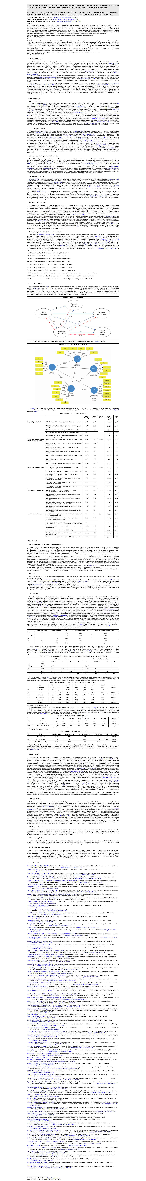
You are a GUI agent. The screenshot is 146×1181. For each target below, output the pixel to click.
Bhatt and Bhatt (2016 (102, 84)
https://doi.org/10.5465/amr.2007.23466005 (64, 1124)
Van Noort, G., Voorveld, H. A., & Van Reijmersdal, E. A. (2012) (44, 1138)
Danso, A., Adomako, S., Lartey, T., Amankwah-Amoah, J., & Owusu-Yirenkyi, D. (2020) (51, 933)
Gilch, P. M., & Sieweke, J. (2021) (36, 960)
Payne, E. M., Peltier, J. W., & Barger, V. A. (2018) (40, 1091)
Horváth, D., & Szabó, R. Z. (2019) (36, 986)
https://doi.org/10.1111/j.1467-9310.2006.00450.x (46, 1096)
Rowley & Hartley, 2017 (89, 134)
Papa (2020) (86, 783)
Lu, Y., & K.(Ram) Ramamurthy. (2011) (37, 1042)
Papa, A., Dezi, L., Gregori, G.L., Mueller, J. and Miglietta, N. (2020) (45, 1082)
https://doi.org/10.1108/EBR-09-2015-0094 (61, 973)
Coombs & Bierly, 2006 (97, 118)
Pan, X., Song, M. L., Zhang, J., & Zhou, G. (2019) (41, 1078)
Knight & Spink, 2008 (103, 145)
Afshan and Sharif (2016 (90, 163)
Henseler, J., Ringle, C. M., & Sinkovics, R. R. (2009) (41, 979)
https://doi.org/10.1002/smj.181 (51, 1029)
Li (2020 (114, 782)
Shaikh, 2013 (89, 71)
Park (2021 (77, 762)
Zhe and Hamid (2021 (40, 105)
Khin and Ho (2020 (48, 579)
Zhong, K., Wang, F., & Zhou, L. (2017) (38, 1166)
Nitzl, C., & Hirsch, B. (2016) (35, 1070)
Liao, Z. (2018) (31, 1038)
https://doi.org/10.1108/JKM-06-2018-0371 (68, 1079)
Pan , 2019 (42, 220)
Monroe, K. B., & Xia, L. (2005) (36, 1057)
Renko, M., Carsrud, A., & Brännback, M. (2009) (40, 1102)
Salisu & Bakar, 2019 (92, 123)
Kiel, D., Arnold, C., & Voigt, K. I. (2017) (38, 1005)
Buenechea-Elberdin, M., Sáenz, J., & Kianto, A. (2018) (42, 890)
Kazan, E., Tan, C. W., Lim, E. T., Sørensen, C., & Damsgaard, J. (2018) (46, 997)
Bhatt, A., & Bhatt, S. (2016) (34, 884)
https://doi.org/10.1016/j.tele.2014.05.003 (41, 1120)
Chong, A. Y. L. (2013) (33, 920)
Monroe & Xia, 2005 (56, 137)
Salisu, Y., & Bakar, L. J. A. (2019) (36, 1113)
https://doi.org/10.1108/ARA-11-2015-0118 (59, 1167)
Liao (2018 (108, 579)
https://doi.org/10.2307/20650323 (39, 907)
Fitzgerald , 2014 (80, 106)
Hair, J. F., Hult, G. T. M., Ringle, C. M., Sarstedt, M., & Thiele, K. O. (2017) (48, 975)
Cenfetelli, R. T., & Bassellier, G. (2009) (38, 905)
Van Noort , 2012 (81, 138)
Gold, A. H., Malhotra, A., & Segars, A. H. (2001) (40, 964)
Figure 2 (97, 341)
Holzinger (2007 (107, 759)
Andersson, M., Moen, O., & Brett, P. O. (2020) (40, 877)
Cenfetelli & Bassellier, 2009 (59, 615)
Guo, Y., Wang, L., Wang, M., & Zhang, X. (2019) (40, 968)
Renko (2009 (91, 768)
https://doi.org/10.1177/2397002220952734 (59, 962)
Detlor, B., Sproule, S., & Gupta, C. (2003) (38, 944)
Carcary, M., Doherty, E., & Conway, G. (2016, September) (43, 898)
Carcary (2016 (99, 236)
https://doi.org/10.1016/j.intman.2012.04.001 (61, 1051)
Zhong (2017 (102, 196)
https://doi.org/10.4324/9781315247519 (105, 1111)
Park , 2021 (91, 196)
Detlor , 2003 (105, 137)
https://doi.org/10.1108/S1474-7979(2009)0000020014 (62, 980)
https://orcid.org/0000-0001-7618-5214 (66, 17)
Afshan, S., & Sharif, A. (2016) (35, 869)
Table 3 (37, 649)
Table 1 (36, 411)
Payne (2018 (37, 584)
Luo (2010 (52, 77)
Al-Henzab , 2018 (102, 121)
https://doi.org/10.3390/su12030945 (97, 1032)
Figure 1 (48, 286)
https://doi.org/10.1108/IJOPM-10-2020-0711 (99, 1132)
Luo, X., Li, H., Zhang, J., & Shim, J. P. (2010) (39, 1046)
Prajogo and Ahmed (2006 (52, 583)
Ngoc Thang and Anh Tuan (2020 (93, 244)
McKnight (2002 (112, 168)
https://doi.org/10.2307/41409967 (57, 1044)
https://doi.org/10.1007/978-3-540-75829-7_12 (42, 1018)
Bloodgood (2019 (110, 241)
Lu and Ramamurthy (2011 (76, 771)
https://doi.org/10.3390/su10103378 (57, 910)
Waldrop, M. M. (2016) (33, 1145)
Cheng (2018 (57, 182)
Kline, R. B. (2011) (32, 1014)
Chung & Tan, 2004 (86, 140)
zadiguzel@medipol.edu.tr (53, 1178)
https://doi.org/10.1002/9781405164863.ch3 (41, 1160)
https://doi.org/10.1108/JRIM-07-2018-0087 (101, 1092)
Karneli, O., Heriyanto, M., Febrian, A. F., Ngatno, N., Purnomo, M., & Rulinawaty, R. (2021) (52, 994)
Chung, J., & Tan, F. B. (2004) (35, 924)
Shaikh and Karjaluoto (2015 (88, 78)
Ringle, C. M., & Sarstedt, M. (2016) (37, 1107)
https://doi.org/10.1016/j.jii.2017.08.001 (54, 914)
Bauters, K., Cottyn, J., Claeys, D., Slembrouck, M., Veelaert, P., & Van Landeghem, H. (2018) (52, 880)
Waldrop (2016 (41, 191)
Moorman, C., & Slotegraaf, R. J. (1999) (38, 1059)
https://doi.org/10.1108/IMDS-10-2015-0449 (55, 1109)
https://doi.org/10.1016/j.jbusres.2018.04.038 (58, 1153)
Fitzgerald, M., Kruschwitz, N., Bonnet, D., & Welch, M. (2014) (44, 954)
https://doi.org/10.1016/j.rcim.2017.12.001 (91, 882)
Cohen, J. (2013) (31, 927)
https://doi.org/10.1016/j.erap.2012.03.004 (41, 948)
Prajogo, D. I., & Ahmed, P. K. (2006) (37, 1094)
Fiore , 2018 (40, 132)
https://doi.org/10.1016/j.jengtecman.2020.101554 (88, 878)
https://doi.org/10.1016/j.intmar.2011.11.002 (84, 1139)
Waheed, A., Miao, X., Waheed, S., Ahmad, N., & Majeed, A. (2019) (45, 1141)
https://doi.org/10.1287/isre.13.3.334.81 (52, 1055)
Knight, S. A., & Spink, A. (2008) (36, 1016)
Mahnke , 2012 (108, 148)
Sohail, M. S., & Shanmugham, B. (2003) (38, 1126)
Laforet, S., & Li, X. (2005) (34, 1020)
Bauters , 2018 (78, 112)
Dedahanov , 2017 (78, 214)
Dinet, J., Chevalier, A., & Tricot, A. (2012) (38, 947)
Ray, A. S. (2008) (31, 1098)
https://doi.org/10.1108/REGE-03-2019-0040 (42, 1115)
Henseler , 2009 (44, 651)
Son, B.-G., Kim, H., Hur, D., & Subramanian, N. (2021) (42, 1130)
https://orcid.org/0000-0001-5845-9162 (65, 19)
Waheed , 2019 (110, 216)
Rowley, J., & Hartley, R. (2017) (35, 1111)
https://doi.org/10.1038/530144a (77, 1145)
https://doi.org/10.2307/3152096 (66, 1061)
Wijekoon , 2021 (39, 213)
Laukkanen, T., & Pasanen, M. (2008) (37, 1024)
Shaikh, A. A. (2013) (32, 1117)
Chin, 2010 (82, 624)
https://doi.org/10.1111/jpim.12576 (70, 1149)
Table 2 (109, 625)
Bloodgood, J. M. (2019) (33, 886)
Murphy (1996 (94, 186)
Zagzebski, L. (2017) (32, 1158)
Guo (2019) (62, 785)
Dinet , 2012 (67, 135)
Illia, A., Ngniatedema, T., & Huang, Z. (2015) (39, 990)
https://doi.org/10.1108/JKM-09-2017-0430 (46, 888)
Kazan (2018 (49, 84)
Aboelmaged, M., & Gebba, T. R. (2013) (38, 865)
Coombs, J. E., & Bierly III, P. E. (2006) (37, 930)
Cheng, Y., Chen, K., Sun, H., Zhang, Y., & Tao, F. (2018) (42, 912)
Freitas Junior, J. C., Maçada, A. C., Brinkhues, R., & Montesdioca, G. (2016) (48, 956)
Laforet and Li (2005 (48, 168)
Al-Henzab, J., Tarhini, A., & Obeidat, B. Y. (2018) (40, 873)
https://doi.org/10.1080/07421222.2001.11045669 (51, 965)
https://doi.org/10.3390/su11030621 (91, 1143)
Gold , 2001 (86, 651)
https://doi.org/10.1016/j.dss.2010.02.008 (82, 1047)
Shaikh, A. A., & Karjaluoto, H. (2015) (37, 1119)
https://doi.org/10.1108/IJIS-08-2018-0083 (63, 1003)
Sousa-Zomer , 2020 (108, 777)
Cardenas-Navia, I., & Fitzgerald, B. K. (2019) (39, 901)
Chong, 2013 (50, 162)
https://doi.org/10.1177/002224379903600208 (45, 1061)
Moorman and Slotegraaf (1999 (45, 234)
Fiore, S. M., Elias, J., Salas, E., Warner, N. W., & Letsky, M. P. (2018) (46, 950)
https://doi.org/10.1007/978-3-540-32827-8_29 (42, 918)
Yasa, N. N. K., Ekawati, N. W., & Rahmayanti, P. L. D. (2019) (44, 1155)
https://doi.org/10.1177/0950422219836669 (44, 903)
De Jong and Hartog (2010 (50, 806)
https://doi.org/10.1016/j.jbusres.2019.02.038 (76, 935)
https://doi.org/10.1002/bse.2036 (38, 1040)
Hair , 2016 (35, 749)
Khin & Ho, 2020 (80, 768)
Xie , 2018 (97, 146)
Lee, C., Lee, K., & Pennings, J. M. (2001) (38, 1027)
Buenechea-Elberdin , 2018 (107, 248)
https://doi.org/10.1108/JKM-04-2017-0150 (85, 892)
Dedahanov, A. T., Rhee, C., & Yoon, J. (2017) (39, 941)
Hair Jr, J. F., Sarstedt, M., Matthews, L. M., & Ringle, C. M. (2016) (45, 971)
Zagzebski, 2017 (78, 131)
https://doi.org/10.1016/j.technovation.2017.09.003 (66, 1006)
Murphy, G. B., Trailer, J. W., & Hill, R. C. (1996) (40, 1063)
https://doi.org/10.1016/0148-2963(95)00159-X (42, 1065)
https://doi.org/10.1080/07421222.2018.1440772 (73, 999)
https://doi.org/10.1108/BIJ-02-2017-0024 (84, 874)
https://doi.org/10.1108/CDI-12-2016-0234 (41, 942)
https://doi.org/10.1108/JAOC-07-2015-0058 (42, 1072)
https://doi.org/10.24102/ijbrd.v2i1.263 (71, 867)
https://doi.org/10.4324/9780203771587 (88, 927)
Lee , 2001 (109, 108)
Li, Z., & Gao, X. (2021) (33, 1035)
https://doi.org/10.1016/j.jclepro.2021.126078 (51, 1076)
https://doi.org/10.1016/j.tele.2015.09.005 (41, 871)
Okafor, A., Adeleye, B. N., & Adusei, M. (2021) (40, 1074)
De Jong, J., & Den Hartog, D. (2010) (37, 937)
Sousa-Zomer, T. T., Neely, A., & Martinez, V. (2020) (41, 1134)
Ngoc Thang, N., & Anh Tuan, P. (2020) (38, 1067)
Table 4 (48, 677)
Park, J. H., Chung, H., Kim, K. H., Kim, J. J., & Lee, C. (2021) (44, 1087)
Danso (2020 (82, 581)
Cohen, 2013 (105, 612)
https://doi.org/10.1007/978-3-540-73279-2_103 (85, 984)
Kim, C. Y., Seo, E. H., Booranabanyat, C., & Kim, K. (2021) (43, 1009)
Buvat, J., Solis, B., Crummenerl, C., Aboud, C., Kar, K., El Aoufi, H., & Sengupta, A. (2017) (52, 894)
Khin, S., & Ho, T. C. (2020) (34, 1001)
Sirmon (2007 (113, 63)
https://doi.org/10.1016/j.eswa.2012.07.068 (41, 921)
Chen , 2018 (113, 223)
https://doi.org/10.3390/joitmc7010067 (43, 1012)
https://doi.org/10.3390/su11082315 (70, 969)
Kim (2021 (64, 245)
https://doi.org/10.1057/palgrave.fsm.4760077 (52, 1025)
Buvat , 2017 (65, 815)
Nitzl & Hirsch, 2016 (45, 713)
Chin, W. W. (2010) (32, 916)
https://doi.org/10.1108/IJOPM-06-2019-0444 (77, 1135)
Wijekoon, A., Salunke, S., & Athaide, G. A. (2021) (41, 1147)
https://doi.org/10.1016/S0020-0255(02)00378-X (43, 1128)
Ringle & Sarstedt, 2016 (111, 609)
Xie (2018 (103, 242)
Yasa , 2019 (103, 239)
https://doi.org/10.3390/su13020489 (56, 1088)
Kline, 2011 (73, 651)
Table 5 (95, 707)
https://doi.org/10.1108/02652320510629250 (42, 1021)
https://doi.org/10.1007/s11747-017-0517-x (88, 977)
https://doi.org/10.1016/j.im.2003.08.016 (60, 925)
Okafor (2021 (34, 179)
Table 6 (79, 713)
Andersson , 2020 (72, 226)
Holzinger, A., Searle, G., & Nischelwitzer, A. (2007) (41, 982)
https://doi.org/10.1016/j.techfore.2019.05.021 (78, 988)
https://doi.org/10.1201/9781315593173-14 (93, 952)
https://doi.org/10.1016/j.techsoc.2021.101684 (44, 1036)
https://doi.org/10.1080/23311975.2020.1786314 (66, 1068)
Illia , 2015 (43, 77)
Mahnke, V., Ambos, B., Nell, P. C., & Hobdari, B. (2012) (42, 1050)
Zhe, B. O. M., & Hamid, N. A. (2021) (37, 1162)
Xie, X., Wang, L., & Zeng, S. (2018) (37, 1151)
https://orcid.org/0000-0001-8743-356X (68, 21)
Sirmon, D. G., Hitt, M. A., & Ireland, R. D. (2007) (40, 1123)
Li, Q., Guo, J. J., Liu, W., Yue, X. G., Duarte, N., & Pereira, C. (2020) (46, 1031)
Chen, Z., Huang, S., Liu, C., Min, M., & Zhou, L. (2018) (42, 909)
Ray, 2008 (55, 121)
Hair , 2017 (92, 565)
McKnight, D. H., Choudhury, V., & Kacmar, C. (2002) (42, 1053)
